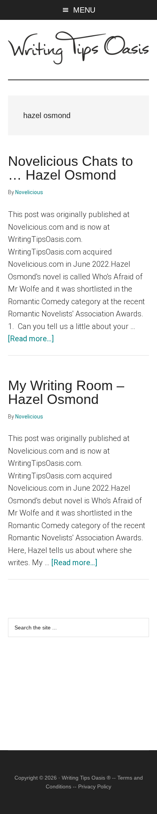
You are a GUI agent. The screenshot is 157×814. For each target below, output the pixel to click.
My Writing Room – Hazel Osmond (66, 392)
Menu (84, 10)
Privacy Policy (94, 786)
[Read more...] (31, 338)
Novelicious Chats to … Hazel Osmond (70, 168)
